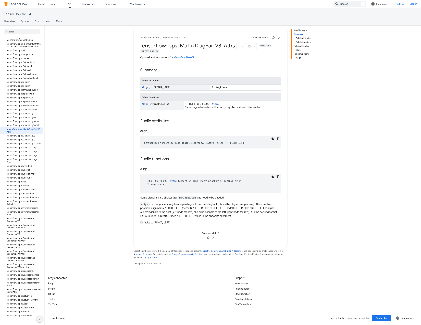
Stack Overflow (242, 294)
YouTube (53, 304)
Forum (51, 288)
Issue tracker (241, 283)
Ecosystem (88, 3)
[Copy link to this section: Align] (151, 169)
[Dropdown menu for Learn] (61, 4)
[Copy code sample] (278, 138)
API (70, 3)
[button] (21, 320)
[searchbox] (22, 31)
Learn (54, 3)
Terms (51, 318)
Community (112, 3)
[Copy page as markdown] (249, 46)
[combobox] (350, 4)
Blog (50, 283)
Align (145, 103)
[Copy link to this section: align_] (152, 131)
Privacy (62, 318)
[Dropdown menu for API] (75, 4)
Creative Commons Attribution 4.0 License (223, 251)
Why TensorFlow (138, 3)
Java (47, 21)
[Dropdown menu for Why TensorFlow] (151, 4)
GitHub (400, 3)
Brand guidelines (243, 299)
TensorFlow (145, 37)
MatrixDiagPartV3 (184, 57)
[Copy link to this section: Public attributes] (172, 121)
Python (25, 21)
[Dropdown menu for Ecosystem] (99, 4)
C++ (37, 21)
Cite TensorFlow (243, 304)
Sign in (413, 4)
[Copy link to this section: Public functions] (172, 159)
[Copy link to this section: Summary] (160, 70)
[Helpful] (273, 37)
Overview (9, 21)
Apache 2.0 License (143, 254)
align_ (146, 87)
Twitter (52, 299)
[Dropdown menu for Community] (122, 4)
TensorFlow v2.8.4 (17, 14)
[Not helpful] (278, 37)
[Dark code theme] (272, 138)
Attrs (215, 103)
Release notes (242, 288)
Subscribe (381, 318)
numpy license (150, 257)
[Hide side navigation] (39, 319)
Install (41, 3)
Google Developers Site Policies (187, 254)
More (59, 21)
